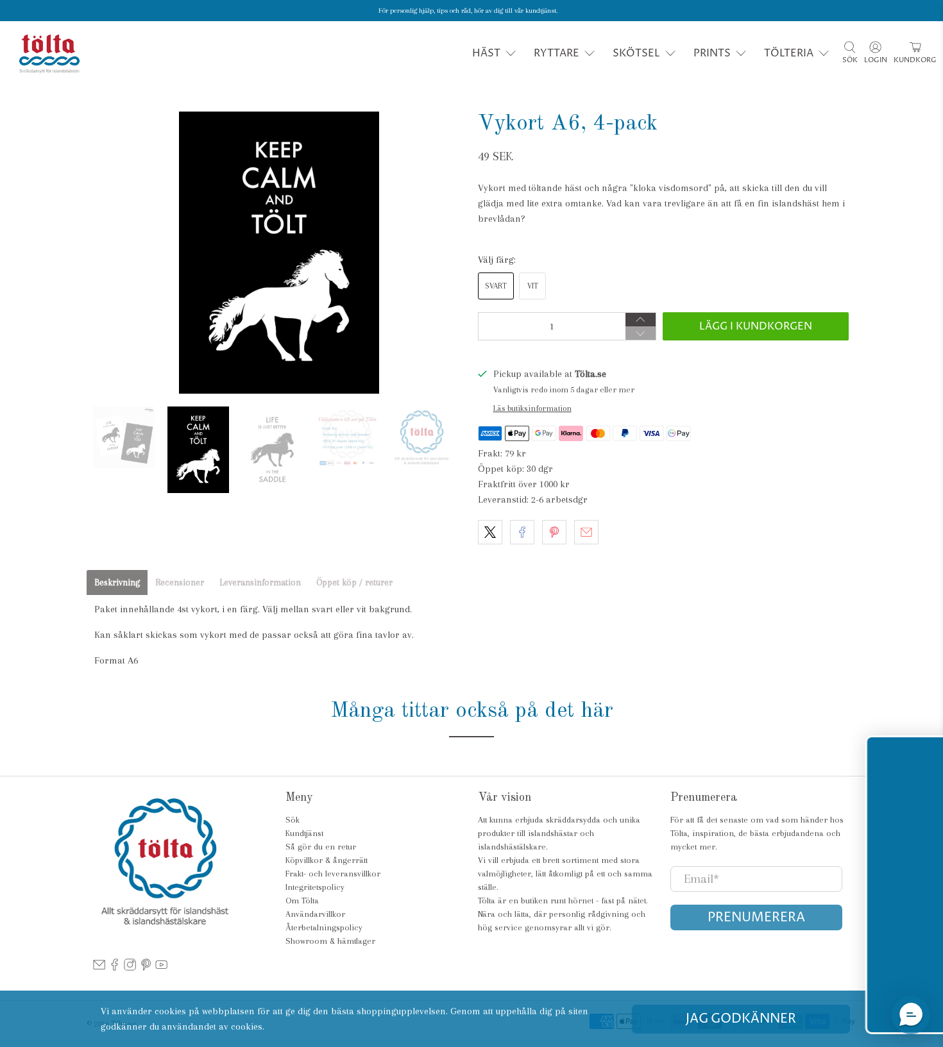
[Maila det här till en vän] (586, 532)
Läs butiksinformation (532, 408)
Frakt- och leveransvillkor (332, 873)
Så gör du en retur (320, 846)
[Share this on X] (490, 532)
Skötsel (636, 53)
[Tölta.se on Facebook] (114, 968)
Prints (712, 53)
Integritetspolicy (314, 887)
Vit (532, 285)
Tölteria (788, 53)
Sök (292, 820)
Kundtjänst (304, 833)
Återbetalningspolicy (323, 927)
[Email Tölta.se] (99, 968)
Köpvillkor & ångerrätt (326, 860)
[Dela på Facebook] (522, 532)
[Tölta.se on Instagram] (130, 968)
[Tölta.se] (49, 53)
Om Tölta (302, 900)
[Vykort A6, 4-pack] (279, 253)
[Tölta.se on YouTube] (161, 968)
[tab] (117, 582)
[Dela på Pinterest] (554, 532)
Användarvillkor (315, 914)
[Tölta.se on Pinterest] (146, 968)
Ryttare (556, 53)
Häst (486, 53)
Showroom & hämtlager (330, 941)
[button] (911, 1015)
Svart (496, 285)
